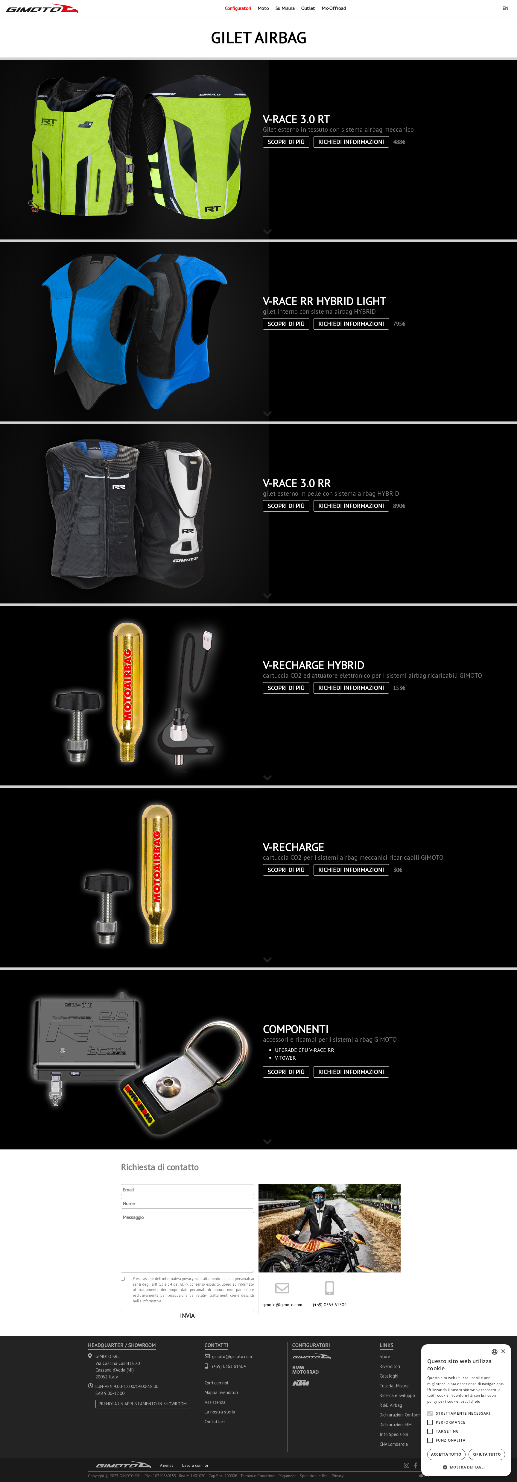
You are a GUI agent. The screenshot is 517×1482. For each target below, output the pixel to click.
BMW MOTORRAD (305, 1369)
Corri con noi (216, 1383)
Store (385, 1356)
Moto (263, 8)
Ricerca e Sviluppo (397, 1395)
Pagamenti (287, 1475)
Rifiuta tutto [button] (486, 1454)
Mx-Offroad (334, 8)
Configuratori (238, 8)
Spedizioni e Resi (314, 1475)
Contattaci (215, 1422)
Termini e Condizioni (257, 1475)
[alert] (466, 1410)
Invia (187, 1315)
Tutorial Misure (394, 1386)
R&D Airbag (391, 1405)
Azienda (167, 1465)
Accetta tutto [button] (446, 1454)
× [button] (503, 1351)
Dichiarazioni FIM (396, 1425)
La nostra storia (220, 1412)
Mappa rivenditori (221, 1392)
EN (505, 8)
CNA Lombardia (394, 1444)
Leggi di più (470, 1401)
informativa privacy (178, 1278)
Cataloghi (389, 1376)
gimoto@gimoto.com (282, 1304)
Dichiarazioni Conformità (403, 1415)
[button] (466, 1467)
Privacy (337, 1475)
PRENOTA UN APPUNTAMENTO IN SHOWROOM (143, 1404)
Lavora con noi (195, 1465)
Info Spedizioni (394, 1434)
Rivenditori (390, 1366)
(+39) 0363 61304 (329, 1304)
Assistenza (215, 1402)
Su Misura (285, 8)
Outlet (308, 8)
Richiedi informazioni (351, 142)
